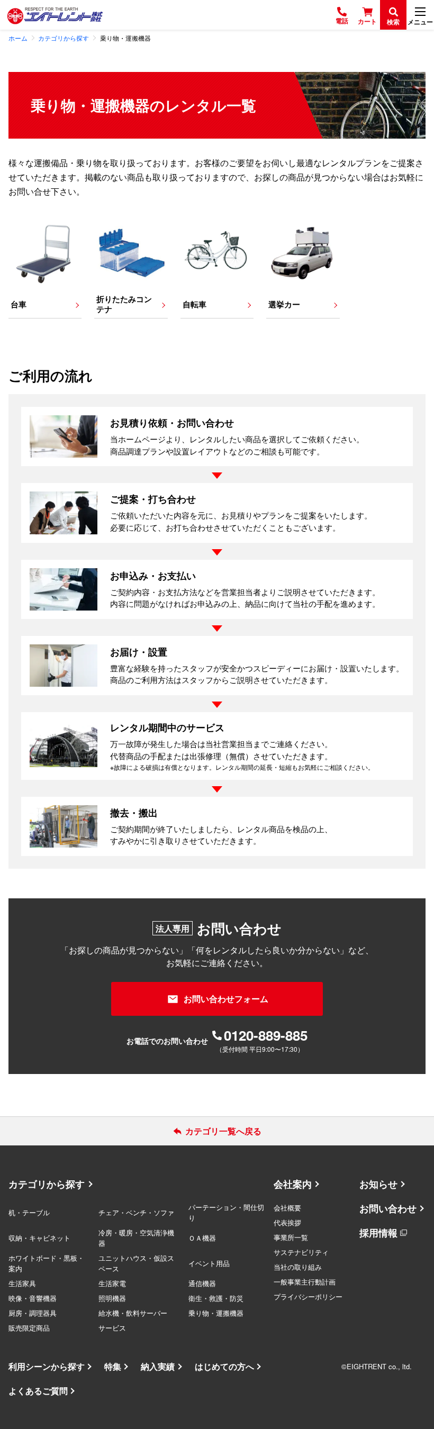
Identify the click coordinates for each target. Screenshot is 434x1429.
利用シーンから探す (46, 1366)
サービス (112, 1328)
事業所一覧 (291, 1237)
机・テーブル (29, 1212)
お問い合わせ (388, 1208)
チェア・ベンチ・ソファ (136, 1212)
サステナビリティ (301, 1252)
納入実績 (158, 1366)
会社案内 (293, 1184)
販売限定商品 (29, 1328)
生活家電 (112, 1283)
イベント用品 (209, 1263)
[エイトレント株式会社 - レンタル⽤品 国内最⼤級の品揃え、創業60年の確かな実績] (55, 15)
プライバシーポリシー (308, 1296)
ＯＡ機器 (202, 1238)
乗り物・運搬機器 (215, 1313)
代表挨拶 (287, 1222)
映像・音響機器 (32, 1298)
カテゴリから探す (46, 1184)
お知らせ (378, 1184)
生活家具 (22, 1283)
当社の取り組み (298, 1267)
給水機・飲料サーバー (132, 1313)
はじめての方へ (224, 1366)
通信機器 (202, 1283)
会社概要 (287, 1208)
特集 (112, 1366)
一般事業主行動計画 (305, 1282)
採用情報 (378, 1233)
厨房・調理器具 (32, 1313)
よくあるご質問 (38, 1391)
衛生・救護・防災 (215, 1298)
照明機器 (112, 1298)
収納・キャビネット (39, 1238)
